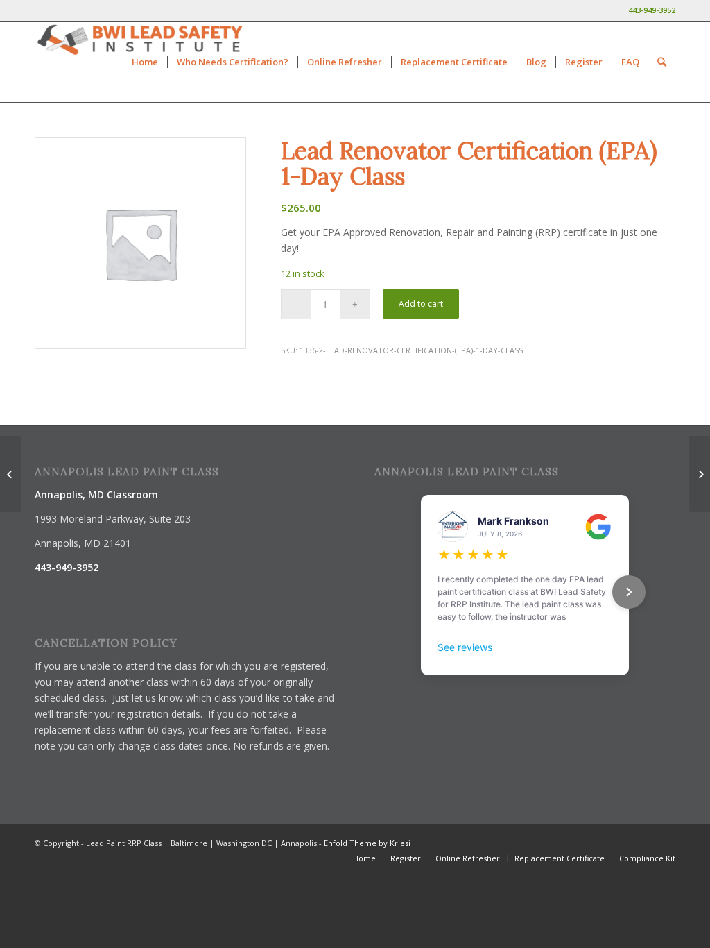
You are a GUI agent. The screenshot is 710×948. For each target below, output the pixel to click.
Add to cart (421, 304)
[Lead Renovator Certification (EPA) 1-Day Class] (10, 474)
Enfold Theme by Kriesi (367, 843)
